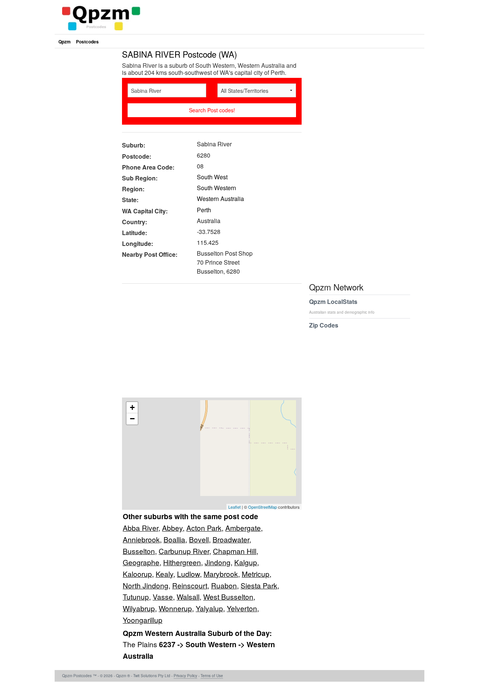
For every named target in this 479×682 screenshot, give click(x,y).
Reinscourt (189, 585)
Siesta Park (259, 585)
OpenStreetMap (262, 507)
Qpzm (64, 41)
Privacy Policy (185, 675)
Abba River (140, 528)
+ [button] (132, 407)
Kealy (164, 574)
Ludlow (188, 574)
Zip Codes (323, 325)
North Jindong (145, 585)
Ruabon (224, 585)
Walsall (188, 596)
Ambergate (243, 528)
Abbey (172, 528)
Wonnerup (175, 608)
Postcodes (87, 41)
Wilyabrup (139, 608)
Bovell (199, 539)
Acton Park (204, 528)
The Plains (141, 644)
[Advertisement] (208, 343)
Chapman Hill (234, 551)
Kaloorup (137, 574)
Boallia (174, 539)
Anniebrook (141, 539)
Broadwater (231, 539)
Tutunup (136, 596)
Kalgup (245, 562)
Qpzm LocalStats (342, 306)
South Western (216, 187)
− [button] (132, 418)
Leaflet (234, 507)
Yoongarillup (142, 620)
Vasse (163, 596)
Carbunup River (184, 551)
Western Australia (220, 198)
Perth (204, 209)
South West (212, 177)
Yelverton (242, 608)
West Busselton (228, 596)
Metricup (255, 574)
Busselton (139, 551)
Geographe (141, 562)
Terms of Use (212, 675)
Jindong (218, 562)
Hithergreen (182, 562)
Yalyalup (209, 608)
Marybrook (221, 574)
